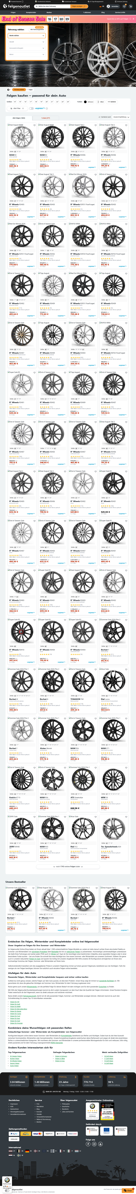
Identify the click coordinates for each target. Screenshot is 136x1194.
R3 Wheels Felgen (16, 1061)
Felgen (13, 12)
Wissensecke (32, 987)
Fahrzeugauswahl (29, 996)
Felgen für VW (14, 1002)
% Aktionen (87, 12)
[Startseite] (8, 89)
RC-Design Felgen (16, 1056)
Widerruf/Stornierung (44, 1119)
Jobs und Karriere (68, 1112)
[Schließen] (133, 19)
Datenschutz (14, 1109)
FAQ (38, 1104)
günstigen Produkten (39, 952)
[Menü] (10, 1177)
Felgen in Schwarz (61, 1056)
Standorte (65, 1109)
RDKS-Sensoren (57, 1043)
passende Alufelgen (106, 981)
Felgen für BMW (15, 1007)
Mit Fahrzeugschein (37, 29)
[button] (20, 1100)
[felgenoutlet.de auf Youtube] (100, 1144)
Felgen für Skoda (15, 1011)
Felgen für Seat (15, 1018)
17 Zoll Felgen (108, 1059)
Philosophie (66, 1104)
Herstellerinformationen (18, 1114)
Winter (53, 954)
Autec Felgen (14, 1066)
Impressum (14, 1104)
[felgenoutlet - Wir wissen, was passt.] (16, 6)
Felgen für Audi (15, 1004)
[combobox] (27, 35)
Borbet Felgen (14, 1059)
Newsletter (40, 1106)
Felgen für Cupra (15, 1014)
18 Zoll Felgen (108, 1056)
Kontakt (39, 1112)
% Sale (46, 118)
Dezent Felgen (14, 1063)
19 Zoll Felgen (108, 1061)
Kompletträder (66, 1036)
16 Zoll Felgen (108, 1063)
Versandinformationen (44, 1117)
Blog (103, 12)
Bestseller (55, 952)
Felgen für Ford (15, 1016)
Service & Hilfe (120, 12)
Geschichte (65, 1106)
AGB (11, 1106)
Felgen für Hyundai (16, 1023)
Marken (49, 12)
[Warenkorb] (131, 6)
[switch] (7, 1190)
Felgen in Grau (60, 1061)
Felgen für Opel (15, 1021)
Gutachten (103, 987)
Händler (39, 1114)
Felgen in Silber (60, 1059)
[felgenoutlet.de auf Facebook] (88, 1144)
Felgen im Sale (34, 959)
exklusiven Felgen (73, 952)
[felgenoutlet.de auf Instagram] (94, 1144)
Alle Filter (18, 108)
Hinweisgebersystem (17, 1112)
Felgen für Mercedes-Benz (18, 1009)
